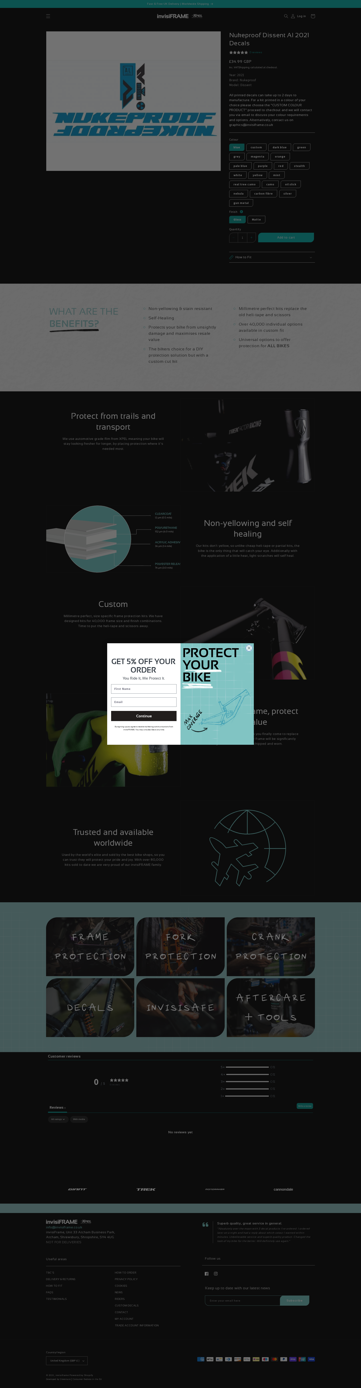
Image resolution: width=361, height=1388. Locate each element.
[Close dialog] (249, 648)
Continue (144, 716)
